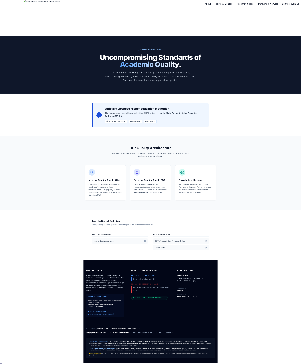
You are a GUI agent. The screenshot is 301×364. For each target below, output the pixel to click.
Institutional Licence (98, 311)
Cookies (169, 333)
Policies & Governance (142, 333)
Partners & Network (268, 4)
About (208, 4)
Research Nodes (245, 4)
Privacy (159, 333)
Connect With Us (290, 4)
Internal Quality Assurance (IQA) (102, 314)
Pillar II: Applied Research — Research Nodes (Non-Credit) (151, 289)
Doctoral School (224, 4)
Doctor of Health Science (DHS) (144, 279)
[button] (208, 4)
